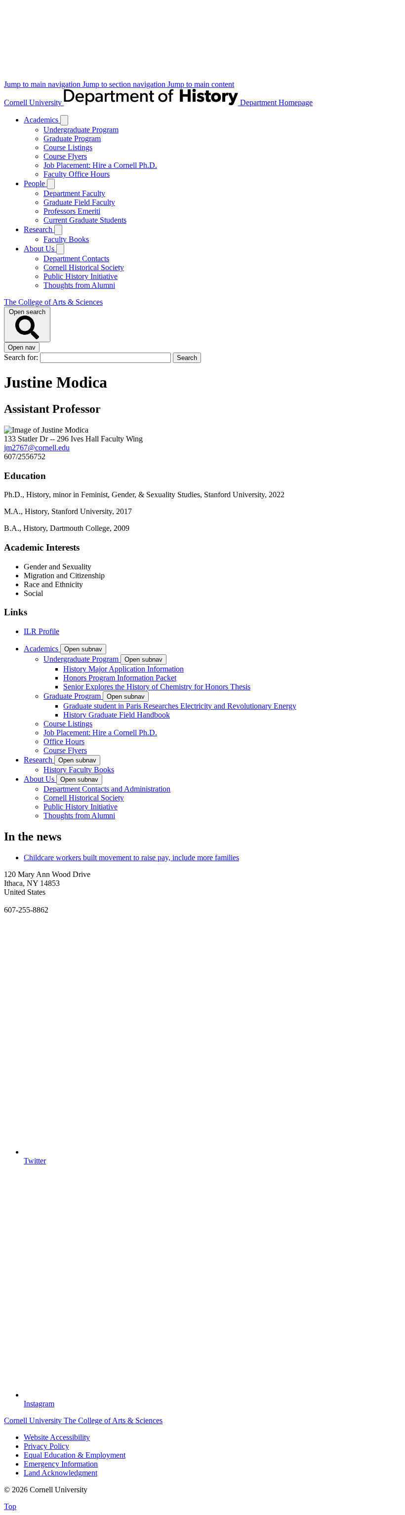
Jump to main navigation (43, 84)
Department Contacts (76, 258)
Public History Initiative (80, 276)
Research (39, 229)
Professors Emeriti (71, 211)
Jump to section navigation (124, 84)
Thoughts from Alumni (79, 285)
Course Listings (67, 147)
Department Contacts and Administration (106, 789)
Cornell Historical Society (83, 267)
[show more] (64, 120)
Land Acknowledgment (60, 1473)
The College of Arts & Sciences (53, 302)
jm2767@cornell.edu (37, 447)
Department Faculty (74, 193)
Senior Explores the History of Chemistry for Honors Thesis (156, 686)
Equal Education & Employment (74, 1455)
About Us (40, 248)
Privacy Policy (46, 1446)
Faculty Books (66, 239)
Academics (42, 120)
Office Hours (63, 741)
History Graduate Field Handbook (116, 715)
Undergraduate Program (81, 129)
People (35, 183)
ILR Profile (41, 631)
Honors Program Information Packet (119, 678)
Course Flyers (65, 156)
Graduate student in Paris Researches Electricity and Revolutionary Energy (179, 706)
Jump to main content (200, 84)
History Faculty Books (78, 769)
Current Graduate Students (84, 220)
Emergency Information (61, 1464)
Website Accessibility (57, 1437)
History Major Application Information (123, 669)
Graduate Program (72, 138)
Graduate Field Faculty (79, 202)
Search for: (22, 357)
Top (10, 1506)
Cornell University (34, 102)
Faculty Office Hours (76, 174)
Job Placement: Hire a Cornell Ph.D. (100, 165)
